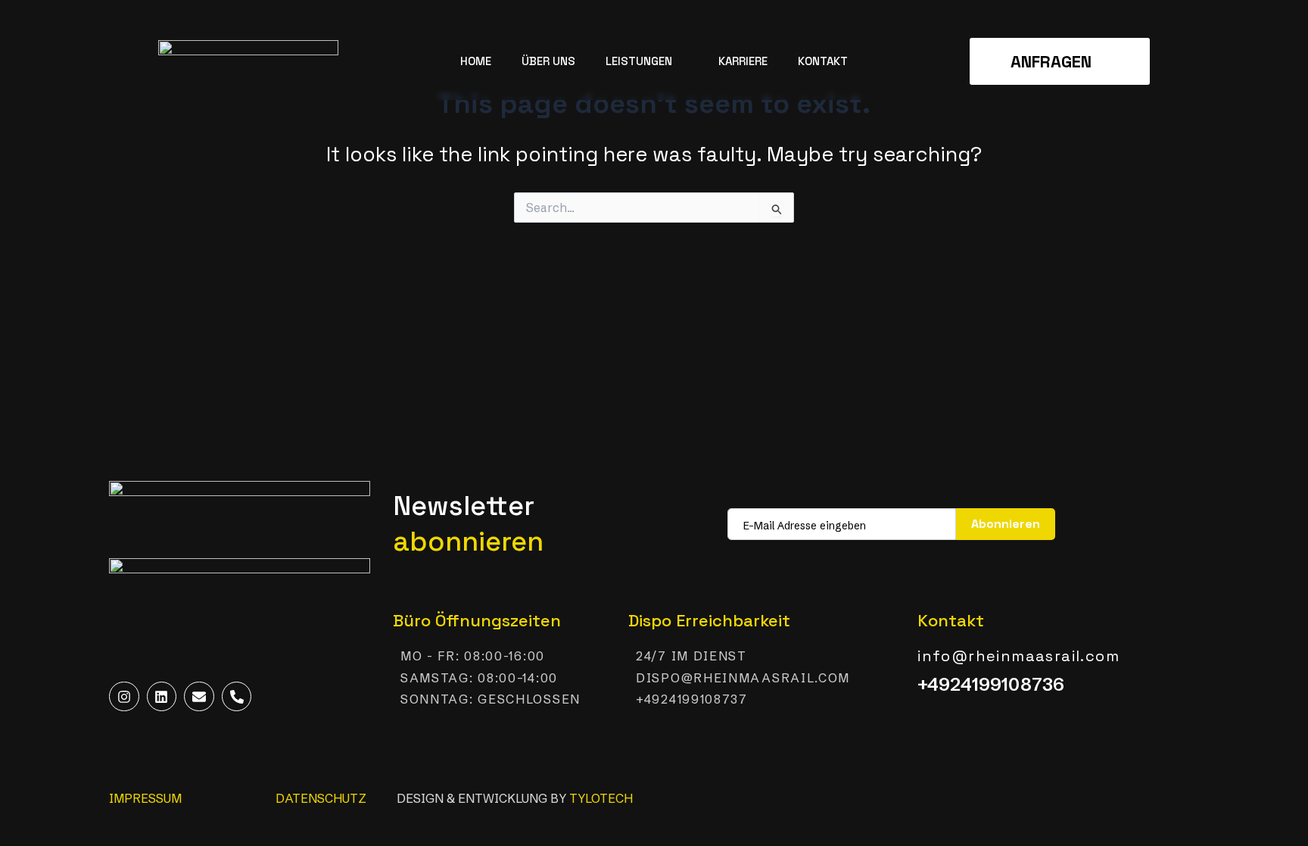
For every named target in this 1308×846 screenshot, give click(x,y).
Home (475, 61)
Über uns (548, 61)
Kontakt (823, 61)
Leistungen (639, 61)
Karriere (743, 61)
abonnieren (1005, 524)
